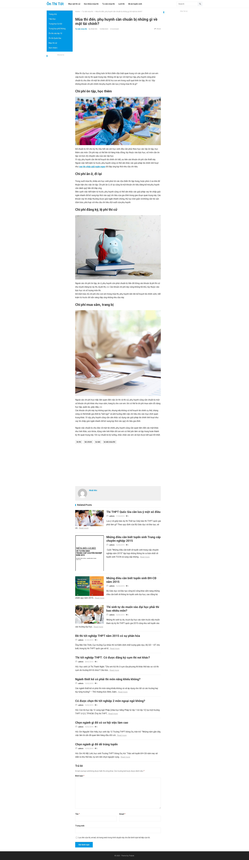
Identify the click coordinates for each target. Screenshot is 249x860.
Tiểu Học (52, 19)
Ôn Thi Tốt (55, 4)
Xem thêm (53, 48)
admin (112, 516)
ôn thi (79, 442)
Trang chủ (53, 14)
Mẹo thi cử (53, 43)
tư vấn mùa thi (109, 442)
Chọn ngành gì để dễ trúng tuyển (96, 744)
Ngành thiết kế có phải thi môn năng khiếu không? (107, 679)
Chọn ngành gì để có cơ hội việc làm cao (101, 722)
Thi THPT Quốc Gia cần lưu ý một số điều (133, 512)
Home (77, 11)
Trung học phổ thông (57, 29)
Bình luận (79, 776)
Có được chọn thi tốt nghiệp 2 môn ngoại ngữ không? (110, 701)
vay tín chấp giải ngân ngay (92, 166)
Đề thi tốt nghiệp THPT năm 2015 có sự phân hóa (107, 635)
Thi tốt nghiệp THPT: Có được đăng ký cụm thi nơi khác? (112, 657)
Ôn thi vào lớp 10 (55, 33)
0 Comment (114, 29)
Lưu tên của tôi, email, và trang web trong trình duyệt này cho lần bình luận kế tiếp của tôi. (114, 837)
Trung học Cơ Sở (55, 24)
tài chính (88, 442)
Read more (83, 528)
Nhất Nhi (94, 29)
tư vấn (97, 442)
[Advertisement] (60, 95)
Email (122, 814)
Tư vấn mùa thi (87, 11)
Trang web (79, 826)
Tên (77, 814)
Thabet (131, 856)
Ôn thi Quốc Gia (55, 38)
